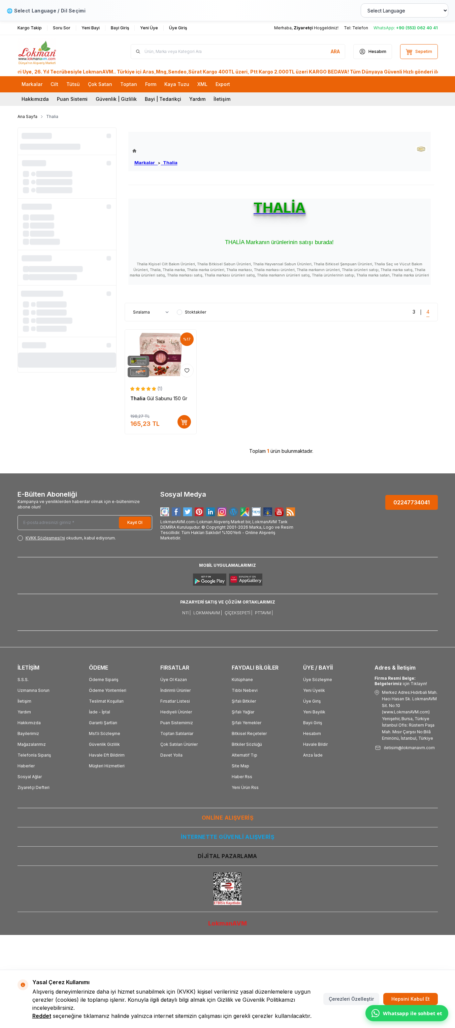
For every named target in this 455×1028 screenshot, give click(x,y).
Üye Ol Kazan (173, 679)
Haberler (26, 765)
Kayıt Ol (134, 522)
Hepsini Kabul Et (410, 999)
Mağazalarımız (32, 744)
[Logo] (58, 51)
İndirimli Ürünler (175, 690)
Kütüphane (242, 679)
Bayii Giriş (312, 722)
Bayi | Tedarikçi (163, 99)
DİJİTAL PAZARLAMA (227, 856)
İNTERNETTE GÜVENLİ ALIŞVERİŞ (227, 836)
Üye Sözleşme (317, 679)
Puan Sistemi (72, 99)
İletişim (222, 99)
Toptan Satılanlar (176, 733)
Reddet (41, 1015)
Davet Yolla (171, 755)
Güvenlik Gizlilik (104, 744)
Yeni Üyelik (314, 690)
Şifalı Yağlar (243, 711)
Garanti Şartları (103, 722)
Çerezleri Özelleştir (351, 999)
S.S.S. (23, 679)
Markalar (146, 162)
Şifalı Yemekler (246, 722)
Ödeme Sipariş (103, 679)
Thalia (169, 162)
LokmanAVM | (207, 612)
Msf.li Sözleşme (104, 733)
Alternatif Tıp (244, 755)
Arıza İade (313, 755)
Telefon (360, 27)
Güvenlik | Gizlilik (116, 99)
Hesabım (312, 733)
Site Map (240, 765)
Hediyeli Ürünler (176, 711)
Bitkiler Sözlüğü (247, 744)
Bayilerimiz (28, 733)
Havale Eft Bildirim (107, 755)
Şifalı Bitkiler (244, 701)
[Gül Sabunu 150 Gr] (161, 355)
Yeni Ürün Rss (245, 787)
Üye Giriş (312, 701)
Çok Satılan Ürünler (179, 744)
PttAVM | (264, 612)
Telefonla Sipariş (34, 755)
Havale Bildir (315, 744)
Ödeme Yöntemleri (107, 690)
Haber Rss (242, 776)
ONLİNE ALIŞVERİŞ (227, 817)
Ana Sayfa (27, 116)
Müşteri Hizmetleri (107, 765)
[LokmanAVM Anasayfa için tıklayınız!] (154, 151)
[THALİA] (421, 149)
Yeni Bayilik (314, 711)
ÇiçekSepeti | (238, 612)
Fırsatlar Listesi (175, 701)
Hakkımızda (35, 99)
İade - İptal (99, 711)
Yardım (197, 99)
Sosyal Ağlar (30, 776)
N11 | (186, 612)
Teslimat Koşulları (106, 701)
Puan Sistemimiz (176, 722)
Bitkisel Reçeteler (249, 733)
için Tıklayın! (401, 681)
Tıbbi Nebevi (245, 690)
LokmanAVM (227, 923)
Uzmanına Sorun (34, 690)
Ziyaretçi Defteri (34, 787)
